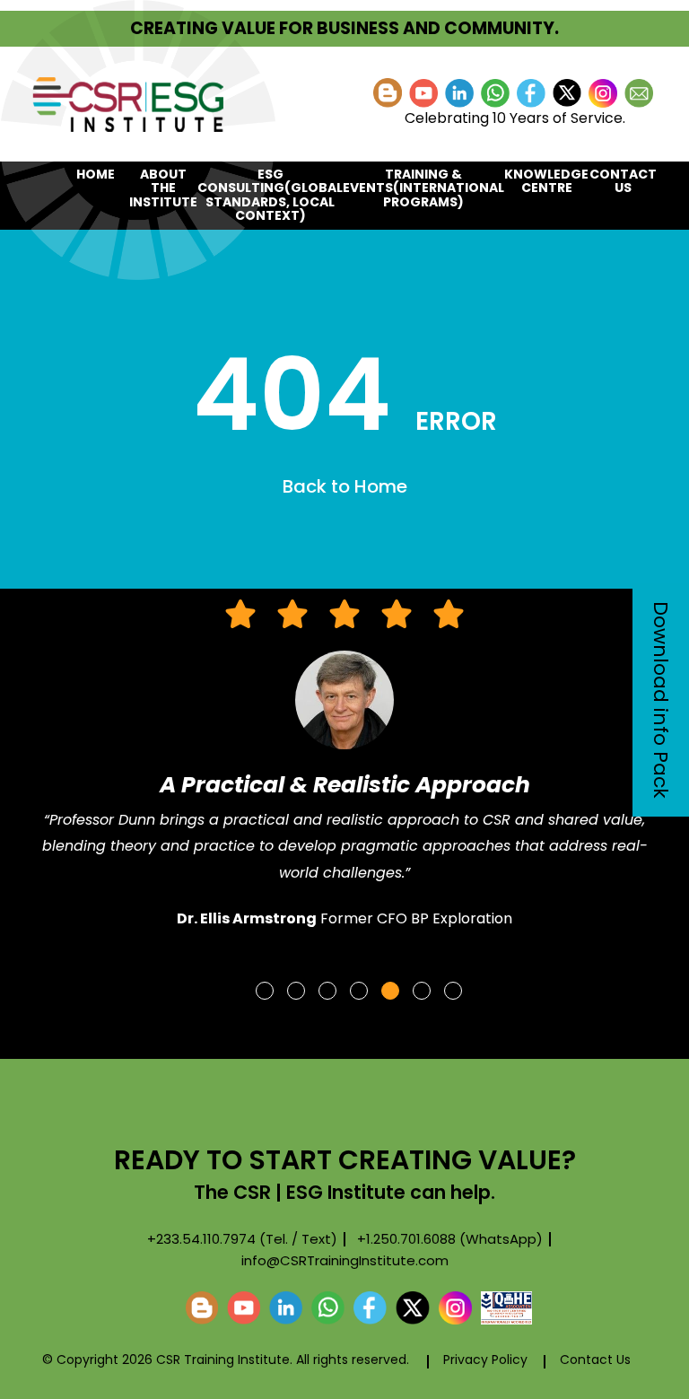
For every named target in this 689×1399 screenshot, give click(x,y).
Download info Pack (661, 700)
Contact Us (623, 181)
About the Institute (163, 188)
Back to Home (345, 486)
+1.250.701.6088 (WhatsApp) (450, 1238)
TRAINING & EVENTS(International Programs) (423, 188)
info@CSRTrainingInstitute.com (345, 1260)
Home (95, 174)
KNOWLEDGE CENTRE (546, 181)
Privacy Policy (485, 1359)
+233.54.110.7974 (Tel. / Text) (242, 1238)
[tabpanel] (344, 772)
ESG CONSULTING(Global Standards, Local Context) (270, 194)
